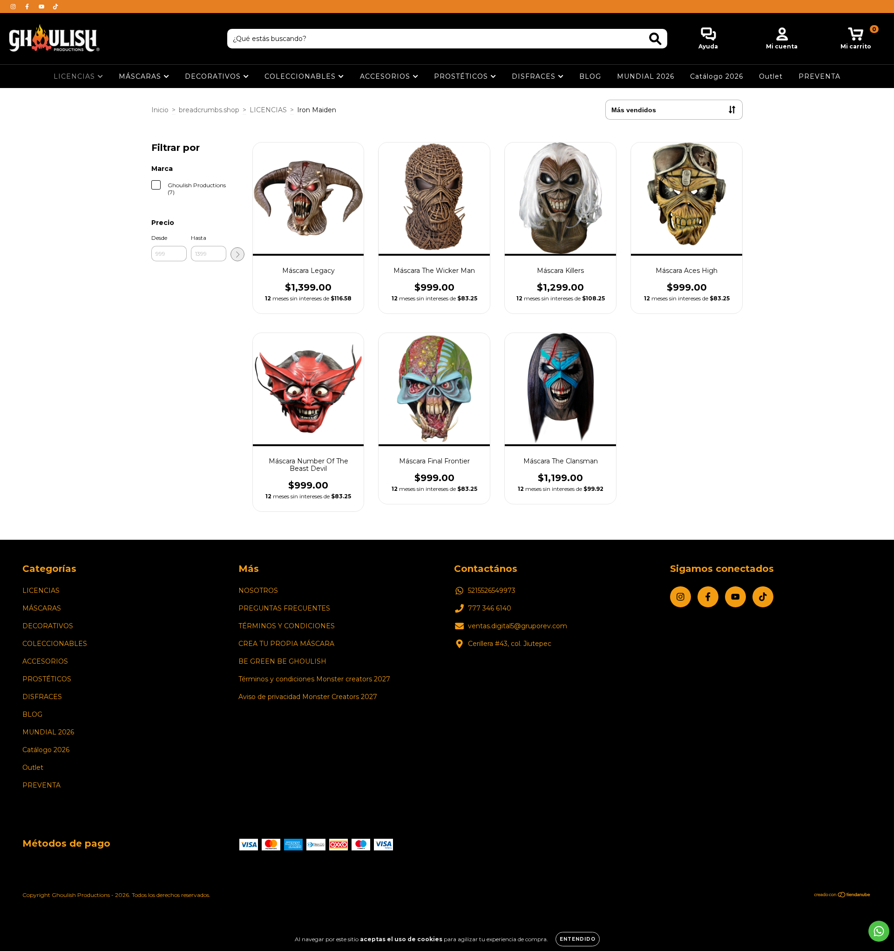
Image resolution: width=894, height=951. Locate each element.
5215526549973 (491, 590)
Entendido (578, 939)
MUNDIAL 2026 (645, 76)
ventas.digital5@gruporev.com (517, 626)
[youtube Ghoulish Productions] (42, 6)
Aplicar (237, 254)
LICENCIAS (75, 76)
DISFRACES (535, 76)
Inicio (160, 110)
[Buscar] (655, 39)
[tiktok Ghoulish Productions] (55, 6)
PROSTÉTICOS (462, 76)
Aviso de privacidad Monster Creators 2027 (307, 697)
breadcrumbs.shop (209, 110)
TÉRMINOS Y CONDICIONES (286, 626)
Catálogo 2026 (716, 76)
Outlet (771, 76)
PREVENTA (819, 76)
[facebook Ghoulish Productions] (28, 6)
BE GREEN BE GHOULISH (282, 661)
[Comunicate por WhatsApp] (878, 931)
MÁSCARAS (141, 76)
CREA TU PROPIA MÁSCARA (286, 643)
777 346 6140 (489, 608)
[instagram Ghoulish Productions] (14, 6)
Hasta (198, 237)
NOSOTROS (258, 590)
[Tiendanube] (842, 895)
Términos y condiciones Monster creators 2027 (314, 679)
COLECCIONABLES (301, 76)
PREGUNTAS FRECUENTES (284, 608)
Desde (159, 237)
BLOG (590, 76)
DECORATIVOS (214, 76)
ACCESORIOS (386, 76)
